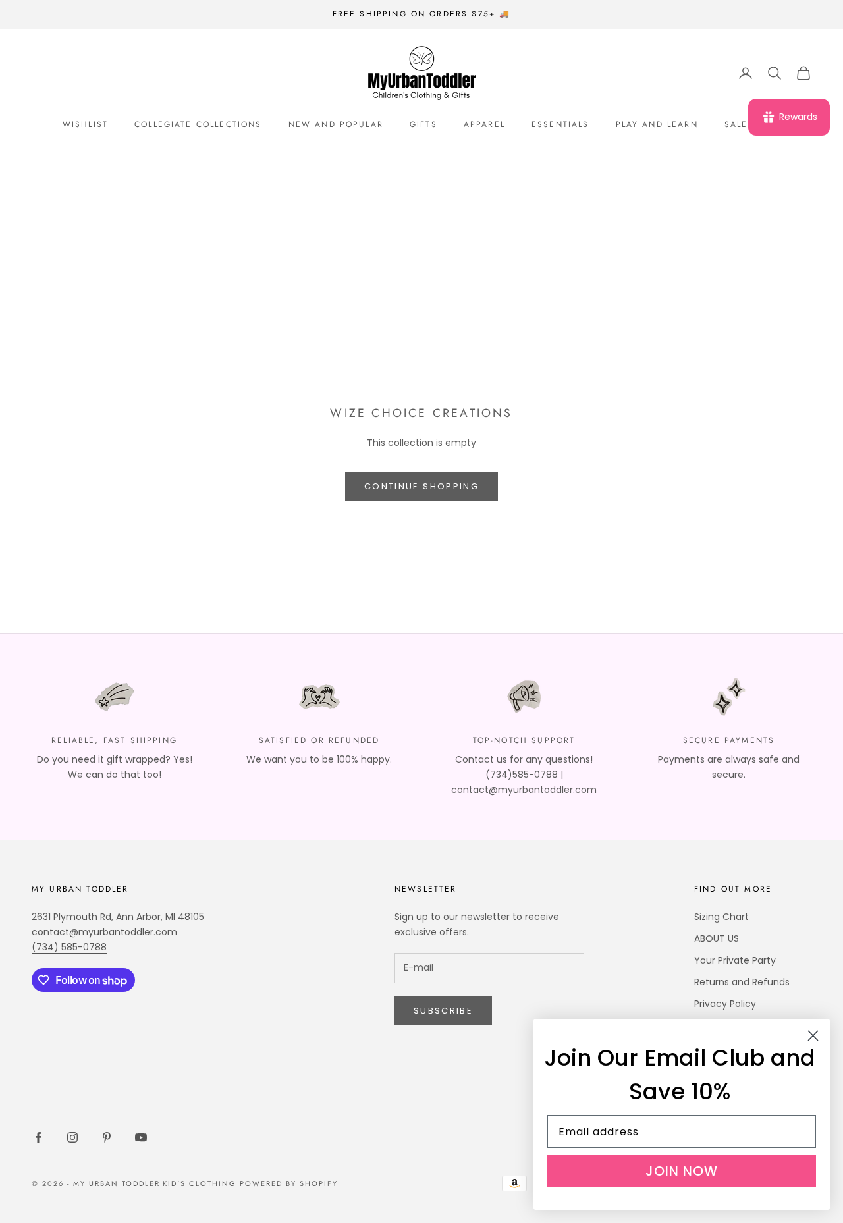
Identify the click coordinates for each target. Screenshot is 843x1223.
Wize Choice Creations (160, 167)
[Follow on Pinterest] (106, 1137)
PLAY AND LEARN (657, 124)
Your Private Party (735, 960)
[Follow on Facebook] (38, 1137)
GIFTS (423, 124)
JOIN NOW (681, 1171)
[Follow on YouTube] (141, 1137)
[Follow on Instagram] (72, 1137)
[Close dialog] (813, 1035)
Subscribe (443, 1010)
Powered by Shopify (289, 1183)
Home (43, 167)
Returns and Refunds (742, 982)
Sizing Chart (721, 916)
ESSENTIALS (560, 124)
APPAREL (484, 124)
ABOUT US (716, 938)
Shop (81, 167)
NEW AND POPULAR (335, 124)
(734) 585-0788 (69, 947)
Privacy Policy (725, 1003)
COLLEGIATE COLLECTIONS (198, 124)
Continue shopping (421, 486)
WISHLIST (85, 124)
